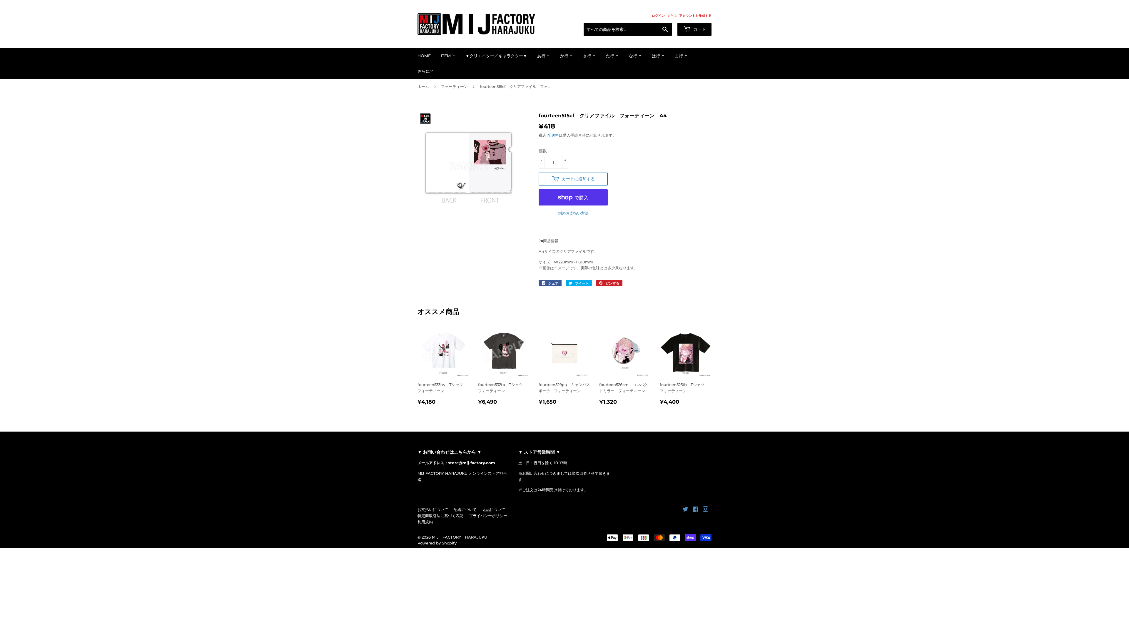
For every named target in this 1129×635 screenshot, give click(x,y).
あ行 (542, 56)
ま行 (679, 56)
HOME (424, 56)
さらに (423, 71)
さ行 (587, 56)
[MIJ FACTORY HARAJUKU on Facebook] (695, 510)
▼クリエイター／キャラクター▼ (496, 56)
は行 (656, 56)
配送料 (553, 135)
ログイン (658, 16)
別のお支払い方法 (573, 213)
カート (699, 29)
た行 (610, 56)
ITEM (446, 56)
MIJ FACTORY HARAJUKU (459, 537)
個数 (543, 150)
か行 (564, 56)
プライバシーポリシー (488, 515)
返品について (493, 509)
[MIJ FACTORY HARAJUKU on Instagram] (706, 510)
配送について (465, 509)
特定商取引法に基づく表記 (440, 515)
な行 (633, 56)
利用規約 (425, 521)
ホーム (423, 86)
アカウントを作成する (695, 16)
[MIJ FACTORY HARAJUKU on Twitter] (685, 510)
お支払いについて (432, 509)
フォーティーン (454, 86)
